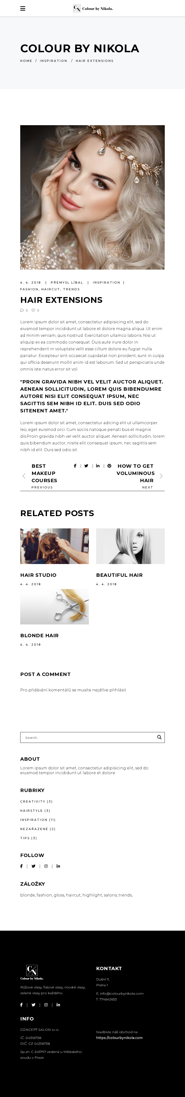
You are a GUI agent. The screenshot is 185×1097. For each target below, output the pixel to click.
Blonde (27, 895)
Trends (71, 289)
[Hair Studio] (54, 546)
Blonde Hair (39, 635)
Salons (110, 895)
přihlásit (117, 690)
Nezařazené (34, 829)
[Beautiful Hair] (130, 546)
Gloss (59, 895)
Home (26, 61)
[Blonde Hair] (54, 607)
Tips (25, 838)
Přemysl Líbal (68, 282)
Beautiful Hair (119, 575)
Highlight (92, 895)
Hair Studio (38, 575)
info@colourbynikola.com (122, 993)
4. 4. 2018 (31, 282)
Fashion (29, 289)
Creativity (33, 801)
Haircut (50, 289)
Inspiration (53, 61)
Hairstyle (31, 810)
